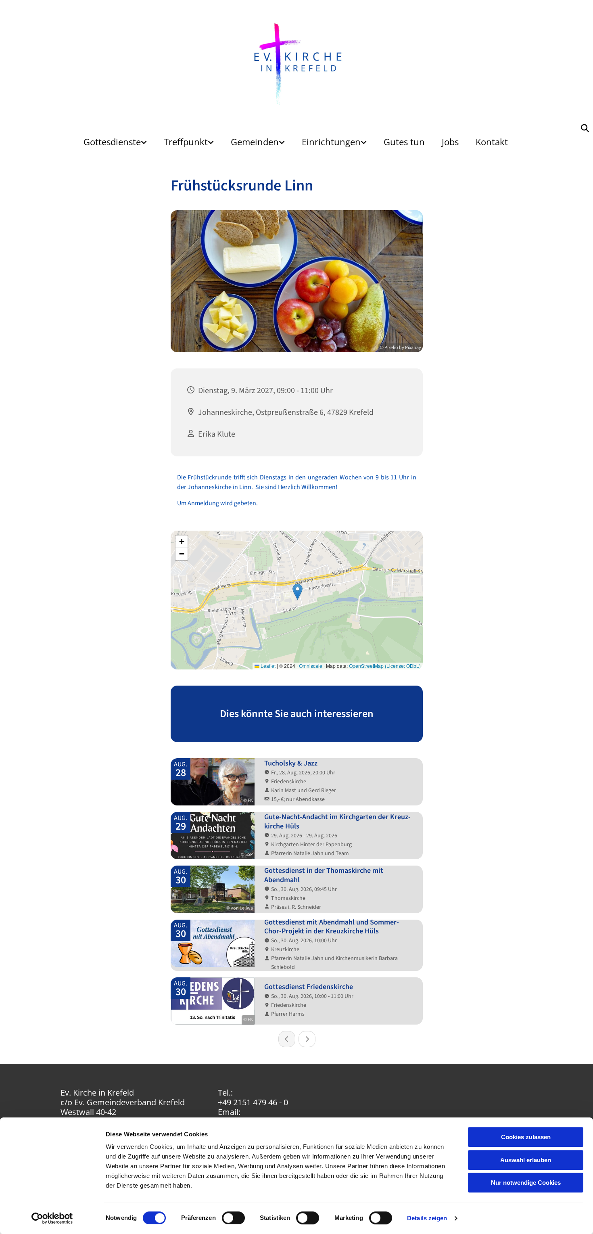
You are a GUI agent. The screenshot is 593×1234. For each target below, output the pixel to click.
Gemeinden (255, 142)
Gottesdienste (112, 142)
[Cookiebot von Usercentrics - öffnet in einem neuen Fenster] (52, 1218)
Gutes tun (404, 142)
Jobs (450, 142)
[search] (584, 128)
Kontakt (492, 142)
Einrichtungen (331, 142)
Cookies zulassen (526, 1137)
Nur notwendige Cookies (526, 1182)
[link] (115, 142)
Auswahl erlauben (525, 1160)
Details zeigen (427, 1218)
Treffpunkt (186, 142)
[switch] (233, 1217)
